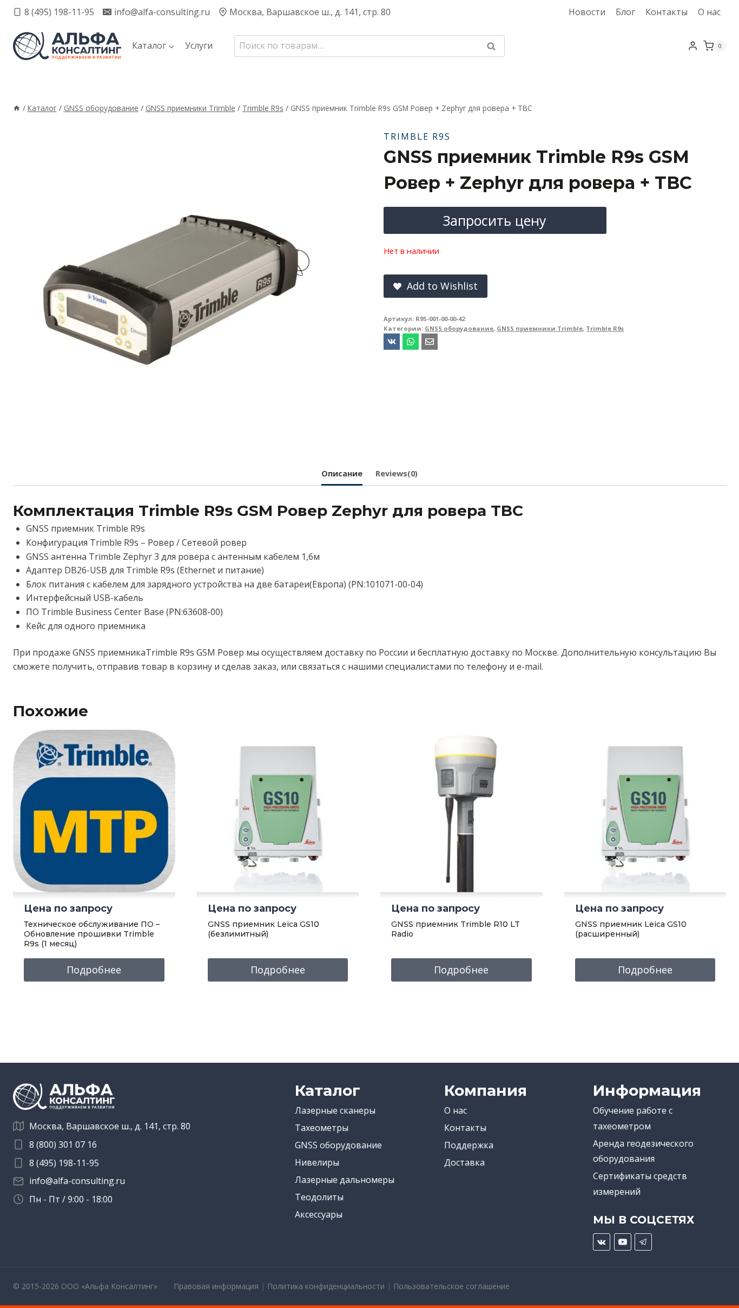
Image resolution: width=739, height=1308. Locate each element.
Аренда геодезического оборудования (643, 1151)
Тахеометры (321, 1128)
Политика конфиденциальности (326, 1286)
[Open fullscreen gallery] (326, 435)
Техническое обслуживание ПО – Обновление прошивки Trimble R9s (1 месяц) (92, 934)
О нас (709, 12)
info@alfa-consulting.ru (77, 1181)
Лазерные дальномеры (344, 1180)
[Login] (693, 46)
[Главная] (17, 108)
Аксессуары (318, 1214)
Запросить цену (494, 220)
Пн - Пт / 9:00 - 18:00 (71, 1199)
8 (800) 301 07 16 (63, 1144)
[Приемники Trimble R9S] (175, 283)
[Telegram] (643, 1242)
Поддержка (468, 1145)
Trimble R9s (417, 136)
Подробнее (94, 969)
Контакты (666, 12)
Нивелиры (317, 1162)
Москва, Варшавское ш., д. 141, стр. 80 (109, 1126)
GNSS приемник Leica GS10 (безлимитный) (263, 929)
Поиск (494, 47)
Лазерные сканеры (335, 1110)
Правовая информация (216, 1286)
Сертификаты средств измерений (640, 1184)
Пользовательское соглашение (451, 1286)
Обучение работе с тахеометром (632, 1118)
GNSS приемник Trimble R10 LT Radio (455, 929)
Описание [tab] (341, 473)
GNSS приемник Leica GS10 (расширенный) (631, 929)
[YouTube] (622, 1242)
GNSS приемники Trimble (540, 328)
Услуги (199, 45)
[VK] (601, 1242)
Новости (587, 12)
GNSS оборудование (459, 328)
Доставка (464, 1162)
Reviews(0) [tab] (396, 473)
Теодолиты (319, 1197)
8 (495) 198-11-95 (64, 1163)
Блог (625, 12)
